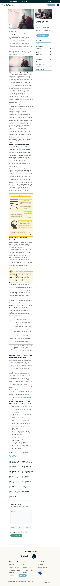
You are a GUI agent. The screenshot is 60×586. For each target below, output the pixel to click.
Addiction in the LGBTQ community (27, 462)
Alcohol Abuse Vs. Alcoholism (26, 482)
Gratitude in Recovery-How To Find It (13, 477)
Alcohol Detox (39, 46)
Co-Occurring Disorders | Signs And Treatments (26, 477)
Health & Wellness (40, 57)
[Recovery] (49, 62)
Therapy (38, 66)
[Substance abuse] (49, 64)
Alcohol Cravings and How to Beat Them (27, 472)
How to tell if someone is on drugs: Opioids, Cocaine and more (26, 492)
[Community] (49, 49)
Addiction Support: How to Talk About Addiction (14, 482)
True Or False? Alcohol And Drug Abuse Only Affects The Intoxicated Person (14, 487)
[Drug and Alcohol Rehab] (49, 52)
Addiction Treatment (41, 43)
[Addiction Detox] (49, 69)
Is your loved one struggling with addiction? (26, 467)
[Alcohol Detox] (49, 46)
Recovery (38, 61)
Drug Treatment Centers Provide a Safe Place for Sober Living (14, 497)
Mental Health (39, 59)
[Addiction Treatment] (49, 44)
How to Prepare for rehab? (14, 472)
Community (39, 48)
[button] (10, 456)
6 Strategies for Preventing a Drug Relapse (26, 487)
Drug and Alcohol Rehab (40, 51)
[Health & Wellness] (49, 57)
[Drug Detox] (49, 55)
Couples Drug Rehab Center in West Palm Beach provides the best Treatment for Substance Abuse (14, 492)
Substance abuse (40, 64)
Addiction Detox (40, 69)
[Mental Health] (49, 59)
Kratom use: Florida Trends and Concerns (14, 462)
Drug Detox (39, 54)
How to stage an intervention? (13, 467)
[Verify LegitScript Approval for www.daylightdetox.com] (34, 556)
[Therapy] (49, 67)
